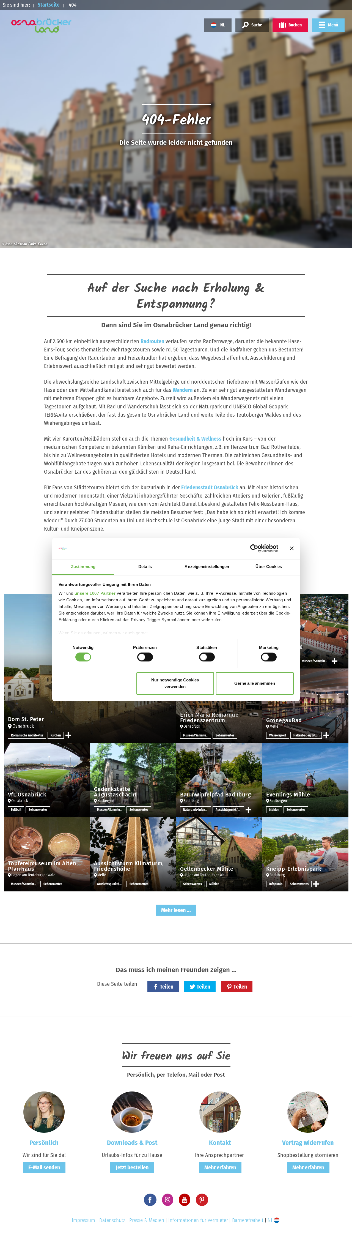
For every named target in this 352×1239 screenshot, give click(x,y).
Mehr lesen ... (176, 910)
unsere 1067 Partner (95, 593)
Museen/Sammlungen (316, 661)
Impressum (83, 1220)
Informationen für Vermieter (198, 1220)
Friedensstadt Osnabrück (209, 487)
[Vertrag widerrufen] (308, 1112)
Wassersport (277, 735)
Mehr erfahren (220, 1167)
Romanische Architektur (27, 735)
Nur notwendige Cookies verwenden (175, 683)
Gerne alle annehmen (254, 683)
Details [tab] (145, 566)
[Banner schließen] (292, 548)
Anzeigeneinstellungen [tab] (207, 566)
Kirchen (56, 735)
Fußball (16, 810)
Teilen (166, 986)
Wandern (183, 390)
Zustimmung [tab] (83, 566)
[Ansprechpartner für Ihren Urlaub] (220, 1112)
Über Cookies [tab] (268, 566)
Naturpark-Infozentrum (197, 810)
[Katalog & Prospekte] (132, 1112)
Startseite (49, 5)
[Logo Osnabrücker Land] (41, 25)
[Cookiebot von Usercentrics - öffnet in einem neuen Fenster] (254, 548)
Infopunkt (275, 884)
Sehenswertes (225, 735)
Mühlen (274, 810)
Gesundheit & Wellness (195, 438)
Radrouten (152, 341)
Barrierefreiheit (247, 1220)
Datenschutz (112, 1220)
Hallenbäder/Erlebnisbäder (307, 735)
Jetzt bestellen (132, 1167)
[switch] (145, 657)
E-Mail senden (44, 1167)
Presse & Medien (146, 1220)
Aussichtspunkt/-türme (230, 810)
